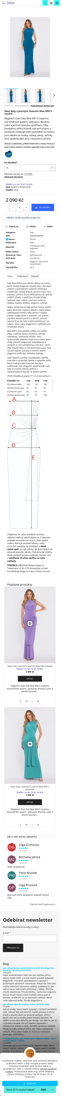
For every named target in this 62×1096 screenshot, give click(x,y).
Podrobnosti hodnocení (42, 105)
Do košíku (44, 207)
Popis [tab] (10, 276)
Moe (16, 189)
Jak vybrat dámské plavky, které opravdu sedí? (26, 1004)
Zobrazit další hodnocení (42, 904)
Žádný (32, 251)
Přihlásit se (13, 947)
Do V (32, 267)
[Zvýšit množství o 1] (26, 207)
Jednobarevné (36, 255)
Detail (30, 678)
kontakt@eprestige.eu (18, 571)
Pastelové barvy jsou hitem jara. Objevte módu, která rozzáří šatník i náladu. (29, 1039)
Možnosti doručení (13, 176)
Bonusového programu (29, 217)
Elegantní (34, 261)
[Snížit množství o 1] (12, 207)
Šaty (32, 232)
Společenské (35, 264)
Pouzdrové (34, 258)
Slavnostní (43, 261)
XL (38, 701)
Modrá (33, 239)
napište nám (45, 555)
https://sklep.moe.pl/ (39, 571)
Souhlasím (31, 1083)
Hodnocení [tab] (22, 276)
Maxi (32, 242)
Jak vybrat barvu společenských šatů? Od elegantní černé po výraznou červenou (28, 969)
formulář (12, 546)
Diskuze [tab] (35, 276)
